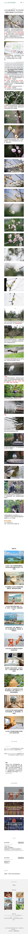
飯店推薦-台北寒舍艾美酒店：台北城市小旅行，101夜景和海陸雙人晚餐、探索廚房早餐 (14, 670)
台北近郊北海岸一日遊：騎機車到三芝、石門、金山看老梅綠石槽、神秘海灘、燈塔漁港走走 (14, 629)
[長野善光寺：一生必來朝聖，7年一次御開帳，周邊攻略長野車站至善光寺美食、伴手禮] (8, 901)
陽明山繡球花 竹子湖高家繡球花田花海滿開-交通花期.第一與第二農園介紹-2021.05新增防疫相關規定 (14, 691)
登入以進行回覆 (20, 842)
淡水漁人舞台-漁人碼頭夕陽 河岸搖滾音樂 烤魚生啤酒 (14, 793)
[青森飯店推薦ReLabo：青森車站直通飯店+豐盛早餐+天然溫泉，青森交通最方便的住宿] (20, 901)
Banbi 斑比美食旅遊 (9, 2)
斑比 (7, 762)
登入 (11, 873)
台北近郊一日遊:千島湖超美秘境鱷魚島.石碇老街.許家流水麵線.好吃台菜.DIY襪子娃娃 (14, 567)
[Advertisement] (14, 536)
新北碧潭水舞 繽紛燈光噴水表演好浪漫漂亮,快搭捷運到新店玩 (14, 808)
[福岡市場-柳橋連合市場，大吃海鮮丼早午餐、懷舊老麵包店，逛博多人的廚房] (20, 895)
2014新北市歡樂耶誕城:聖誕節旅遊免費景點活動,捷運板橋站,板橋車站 (14, 823)
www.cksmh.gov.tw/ (8, 522)
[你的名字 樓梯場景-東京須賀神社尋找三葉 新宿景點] (8, 907)
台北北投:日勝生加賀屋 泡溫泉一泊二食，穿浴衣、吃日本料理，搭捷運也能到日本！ (14, 608)
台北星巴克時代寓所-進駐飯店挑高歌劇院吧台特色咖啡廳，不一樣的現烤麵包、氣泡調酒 (14, 712)
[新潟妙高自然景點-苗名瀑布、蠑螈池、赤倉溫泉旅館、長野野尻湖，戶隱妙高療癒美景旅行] (20, 907)
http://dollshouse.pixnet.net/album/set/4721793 (13, 850)
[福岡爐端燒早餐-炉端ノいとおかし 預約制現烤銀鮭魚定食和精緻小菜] (8, 895)
